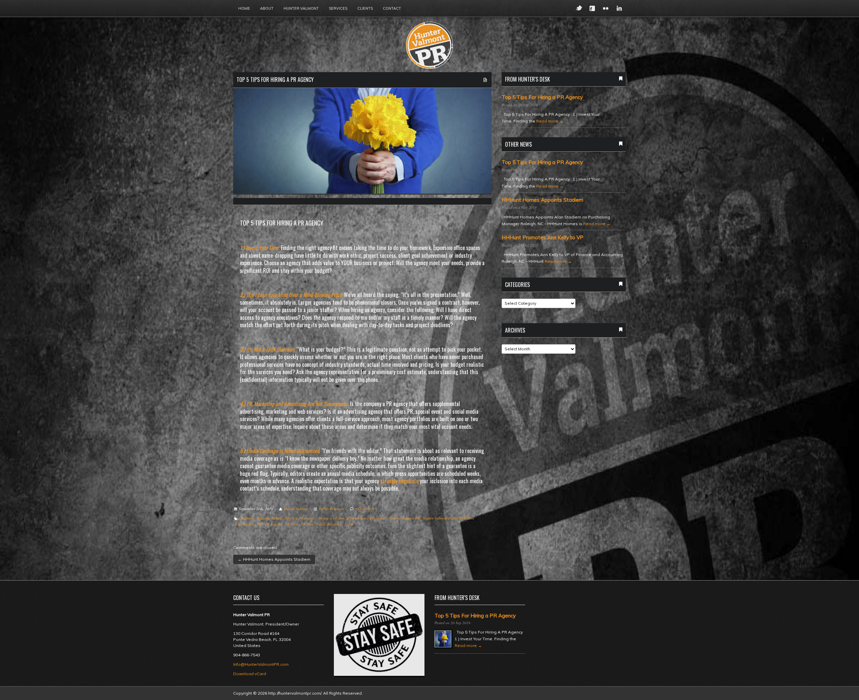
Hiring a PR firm (332, 517)
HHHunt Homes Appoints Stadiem (274, 559)
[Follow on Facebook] (592, 8)
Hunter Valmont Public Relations (448, 517)
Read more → (549, 120)
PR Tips (307, 524)
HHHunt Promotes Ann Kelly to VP (543, 238)
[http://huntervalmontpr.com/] (429, 45)
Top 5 (349, 524)
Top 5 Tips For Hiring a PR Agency (275, 80)
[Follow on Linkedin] (619, 8)
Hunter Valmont (301, 8)
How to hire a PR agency (367, 517)
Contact (392, 8)
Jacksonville (244, 524)
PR (259, 524)
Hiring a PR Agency (300, 517)
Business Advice (269, 517)
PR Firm (291, 524)
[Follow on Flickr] (605, 8)
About (266, 8)
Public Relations (331, 508)
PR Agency (273, 524)
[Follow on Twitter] (579, 8)
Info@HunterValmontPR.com (261, 664)
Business (247, 517)
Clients (365, 8)
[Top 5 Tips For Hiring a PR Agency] (362, 142)
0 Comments (364, 508)
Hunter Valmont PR (405, 517)
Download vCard (249, 673)
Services (338, 8)
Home (244, 8)
